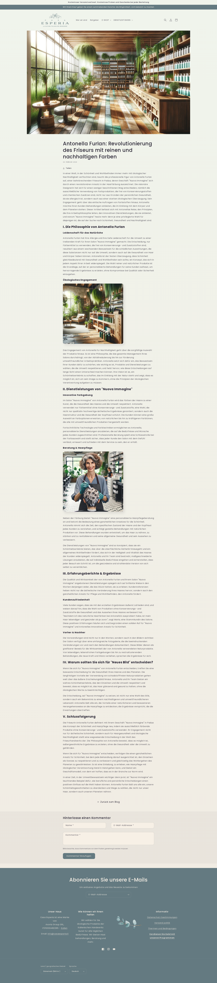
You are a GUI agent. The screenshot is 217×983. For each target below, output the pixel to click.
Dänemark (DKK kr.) (51, 971)
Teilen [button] (69, 168)
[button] (106, 20)
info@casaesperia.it (58, 933)
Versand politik (162, 922)
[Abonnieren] (128, 895)
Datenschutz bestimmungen (162, 917)
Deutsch (75, 971)
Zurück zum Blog (110, 801)
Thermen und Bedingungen (162, 928)
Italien (64, 928)
